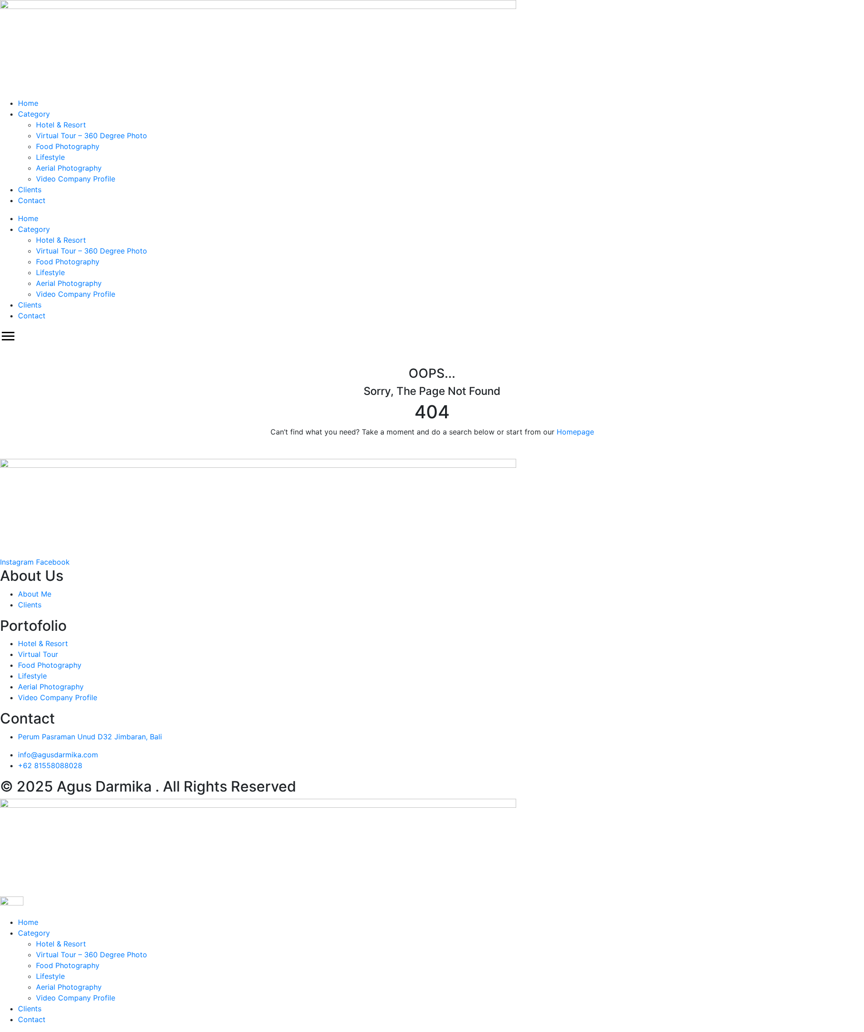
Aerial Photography (69, 167)
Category (34, 113)
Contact (31, 200)
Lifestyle (50, 157)
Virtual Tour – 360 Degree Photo (91, 135)
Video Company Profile (75, 178)
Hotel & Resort (61, 124)
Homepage (575, 431)
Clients (29, 189)
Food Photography (67, 146)
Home (28, 103)
